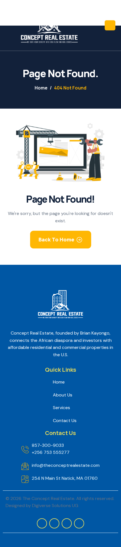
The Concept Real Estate (48, 498)
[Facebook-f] (54, 523)
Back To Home (56, 239)
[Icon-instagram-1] (42, 523)
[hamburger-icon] (110, 25)
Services (61, 408)
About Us (62, 395)
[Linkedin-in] (79, 523)
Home (59, 382)
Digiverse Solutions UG (55, 505)
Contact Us (65, 420)
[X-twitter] (67, 523)
